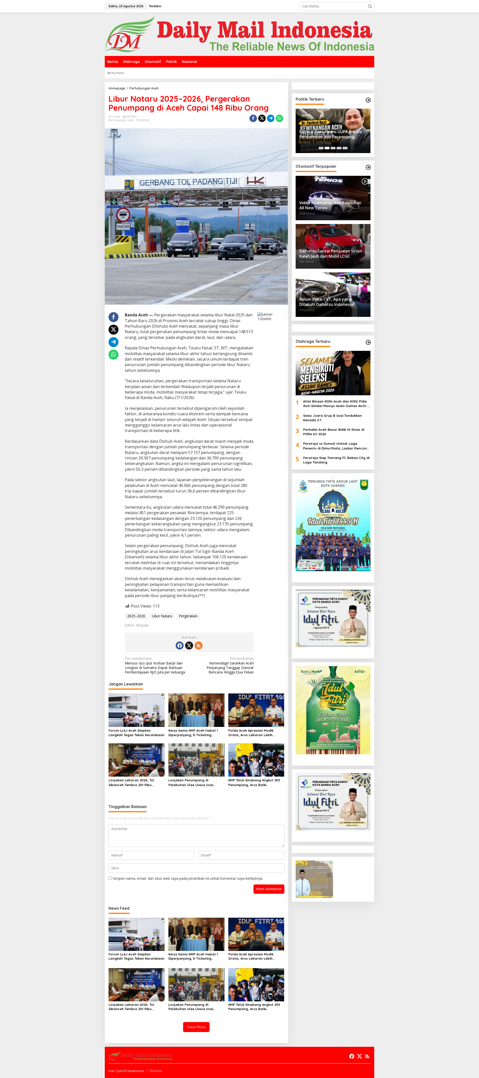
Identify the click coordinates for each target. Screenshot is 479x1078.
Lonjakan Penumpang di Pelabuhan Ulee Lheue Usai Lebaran (190, 782)
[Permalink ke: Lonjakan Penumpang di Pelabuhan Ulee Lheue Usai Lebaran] (196, 759)
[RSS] (199, 645)
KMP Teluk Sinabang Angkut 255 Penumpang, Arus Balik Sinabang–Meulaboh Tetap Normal (254, 782)
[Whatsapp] (279, 118)
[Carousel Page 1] (321, 148)
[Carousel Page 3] (333, 148)
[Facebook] (180, 645)
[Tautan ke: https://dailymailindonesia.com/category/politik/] (368, 100)
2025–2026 (136, 616)
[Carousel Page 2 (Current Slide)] (327, 148)
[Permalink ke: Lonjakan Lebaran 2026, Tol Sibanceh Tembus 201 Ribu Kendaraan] (137, 759)
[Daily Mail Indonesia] (239, 33)
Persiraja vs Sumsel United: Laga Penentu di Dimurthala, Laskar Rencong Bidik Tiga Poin (336, 446)
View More (196, 1027)
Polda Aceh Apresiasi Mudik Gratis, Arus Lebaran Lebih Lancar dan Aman (250, 732)
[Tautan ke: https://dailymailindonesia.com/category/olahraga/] (368, 342)
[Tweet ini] (262, 118)
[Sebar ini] (253, 118)
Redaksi (156, 1071)
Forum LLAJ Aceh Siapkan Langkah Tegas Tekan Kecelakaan (136, 732)
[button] (370, 6)
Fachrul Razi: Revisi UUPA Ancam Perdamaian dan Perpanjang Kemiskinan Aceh (330, 134)
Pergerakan (188, 616)
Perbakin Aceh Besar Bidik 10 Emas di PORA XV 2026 (333, 432)
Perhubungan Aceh (121, 120)
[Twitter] (189, 645)
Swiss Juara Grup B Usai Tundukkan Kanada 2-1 (332, 418)
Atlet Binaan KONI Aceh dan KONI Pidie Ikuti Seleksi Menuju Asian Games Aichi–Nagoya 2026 (335, 403)
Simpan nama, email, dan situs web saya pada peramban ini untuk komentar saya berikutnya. (188, 878)
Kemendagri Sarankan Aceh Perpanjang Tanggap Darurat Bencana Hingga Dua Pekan (230, 665)
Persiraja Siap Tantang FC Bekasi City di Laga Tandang (336, 460)
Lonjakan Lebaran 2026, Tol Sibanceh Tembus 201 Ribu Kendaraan (131, 782)
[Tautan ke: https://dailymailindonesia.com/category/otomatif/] (368, 167)
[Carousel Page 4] (339, 148)
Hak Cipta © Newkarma (126, 1071)
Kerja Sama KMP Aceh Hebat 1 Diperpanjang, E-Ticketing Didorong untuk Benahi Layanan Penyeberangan (195, 732)
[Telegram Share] (270, 118)
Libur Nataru (162, 616)
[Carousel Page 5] (345, 148)
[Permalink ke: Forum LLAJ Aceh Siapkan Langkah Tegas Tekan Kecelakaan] (137, 709)
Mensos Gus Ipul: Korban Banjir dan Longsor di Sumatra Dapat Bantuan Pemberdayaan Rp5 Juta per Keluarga (155, 665)
